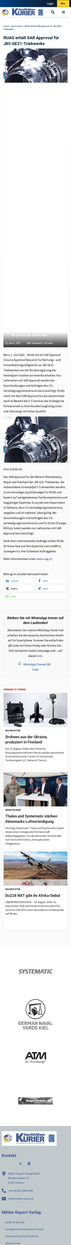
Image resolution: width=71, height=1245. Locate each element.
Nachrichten (17, 26)
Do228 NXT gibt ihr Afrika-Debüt (32, 895)
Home (6, 26)
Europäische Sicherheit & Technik (24, 1229)
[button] (53, 12)
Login (50, 3)
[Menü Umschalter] (63, 12)
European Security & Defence (21, 1236)
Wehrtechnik (39, 335)
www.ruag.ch (44, 559)
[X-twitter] (20, 1163)
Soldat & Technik (14, 1222)
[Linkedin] (29, 1163)
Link (39, 656)
